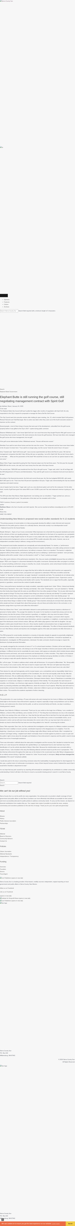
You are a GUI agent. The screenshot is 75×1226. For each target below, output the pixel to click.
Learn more (56, 1223)
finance (13, 502)
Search (2, 780)
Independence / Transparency (9, 856)
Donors (2, 871)
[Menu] (4, 295)
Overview (3, 867)
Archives (6, 307)
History (2, 818)
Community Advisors (6, 838)
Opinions (6, 299)
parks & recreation (22, 502)
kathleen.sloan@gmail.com (57, 507)
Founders (3, 869)
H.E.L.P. (3, 695)
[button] (2, 389)
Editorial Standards (6, 854)
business (7, 502)
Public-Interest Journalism (8, 821)
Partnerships (4, 823)
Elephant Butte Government (8, 391)
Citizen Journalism (5, 851)
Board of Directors (5, 836)
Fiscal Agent (4, 874)
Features (6, 302)
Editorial (2, 834)
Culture (6, 304)
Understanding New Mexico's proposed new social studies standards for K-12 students (37, 519)
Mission (2, 816)
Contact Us (3, 841)
